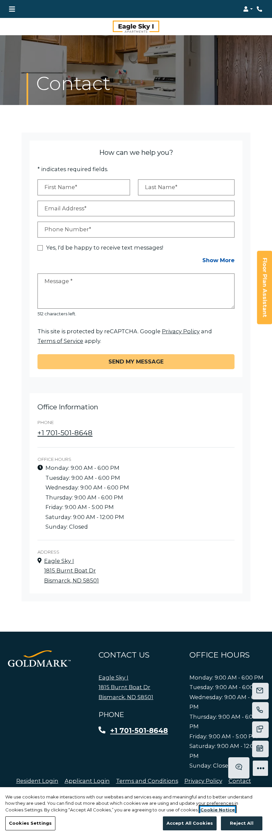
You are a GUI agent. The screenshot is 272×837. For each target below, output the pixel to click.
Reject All (241, 823)
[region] (136, 812)
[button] (247, 9)
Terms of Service (60, 341)
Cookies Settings (30, 823)
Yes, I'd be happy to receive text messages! (104, 247)
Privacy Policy (181, 331)
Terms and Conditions (147, 780)
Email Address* (65, 208)
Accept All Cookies (190, 823)
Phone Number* (67, 229)
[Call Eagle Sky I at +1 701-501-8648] (260, 9)
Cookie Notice (217, 809)
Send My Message (136, 361)
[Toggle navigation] (12, 9)
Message (58, 281)
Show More (218, 260)
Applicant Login (87, 780)
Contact (240, 781)
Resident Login (37, 780)
